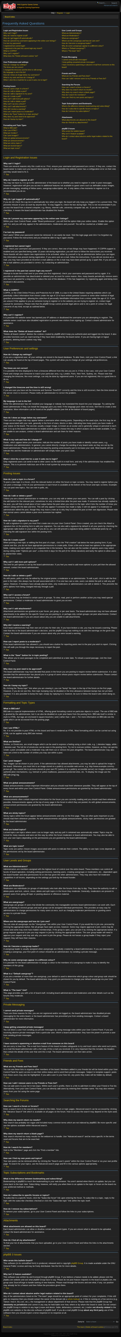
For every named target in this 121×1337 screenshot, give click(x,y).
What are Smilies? (10, 133)
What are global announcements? (16, 138)
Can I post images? (10, 135)
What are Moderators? (70, 36)
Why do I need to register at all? (15, 36)
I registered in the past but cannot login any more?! (22, 48)
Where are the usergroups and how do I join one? (80, 41)
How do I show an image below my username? (21, 75)
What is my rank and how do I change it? (19, 77)
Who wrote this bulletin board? (73, 131)
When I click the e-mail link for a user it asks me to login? (25, 80)
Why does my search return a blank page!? (78, 92)
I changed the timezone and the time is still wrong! (22, 70)
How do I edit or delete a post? (15, 91)
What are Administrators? (71, 33)
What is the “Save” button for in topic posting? (20, 114)
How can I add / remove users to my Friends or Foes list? (84, 78)
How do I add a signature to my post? (17, 94)
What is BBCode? (10, 128)
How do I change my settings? (15, 65)
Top (7, 174)
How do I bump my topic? (13, 119)
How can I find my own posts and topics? (77, 97)
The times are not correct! (13, 67)
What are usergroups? (70, 38)
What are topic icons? (11, 148)
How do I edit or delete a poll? (14, 101)
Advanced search (110, 5)
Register (60, 13)
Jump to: (81, 1322)
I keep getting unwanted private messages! (78, 62)
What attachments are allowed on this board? (79, 120)
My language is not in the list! (14, 72)
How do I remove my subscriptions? (76, 111)
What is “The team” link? (71, 51)
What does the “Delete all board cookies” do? (20, 56)
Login (68, 13)
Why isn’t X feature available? (73, 134)
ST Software (61, 1335)
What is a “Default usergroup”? (73, 48)
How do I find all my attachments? (75, 122)
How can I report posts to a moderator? (18, 111)
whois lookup (73, 1299)
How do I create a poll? (12, 96)
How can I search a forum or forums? (76, 87)
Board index (10, 17)
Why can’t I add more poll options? (16, 99)
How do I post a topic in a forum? (16, 89)
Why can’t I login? (10, 33)
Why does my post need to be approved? (19, 117)
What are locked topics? (12, 146)
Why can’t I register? (11, 53)
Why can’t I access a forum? (14, 104)
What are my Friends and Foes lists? (76, 76)
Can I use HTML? (10, 130)
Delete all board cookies (95, 1327)
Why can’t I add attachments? (14, 106)
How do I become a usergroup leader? (76, 43)
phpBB (52, 1334)
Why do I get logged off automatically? (18, 38)
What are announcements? (13, 141)
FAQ (52, 13)
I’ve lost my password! (12, 43)
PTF (68, 1335)
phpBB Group (77, 1263)
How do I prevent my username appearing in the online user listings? (29, 41)
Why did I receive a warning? (14, 109)
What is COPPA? (10, 51)
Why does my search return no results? (77, 90)
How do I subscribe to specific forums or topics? (80, 109)
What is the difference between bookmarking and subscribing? (86, 106)
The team (80, 1327)
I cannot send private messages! (74, 60)
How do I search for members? (74, 95)
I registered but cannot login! (14, 46)
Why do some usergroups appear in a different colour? (83, 46)
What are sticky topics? (12, 143)
